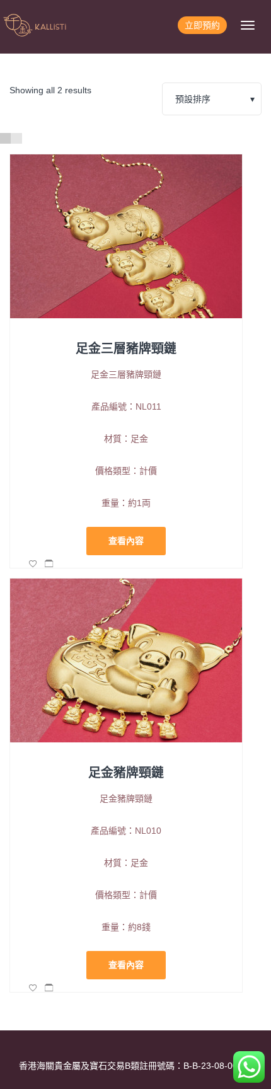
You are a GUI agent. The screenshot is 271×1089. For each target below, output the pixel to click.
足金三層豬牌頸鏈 (126, 348)
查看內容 (126, 541)
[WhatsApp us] (249, 1067)
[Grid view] (5, 138)
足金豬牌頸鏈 (126, 773)
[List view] (16, 138)
